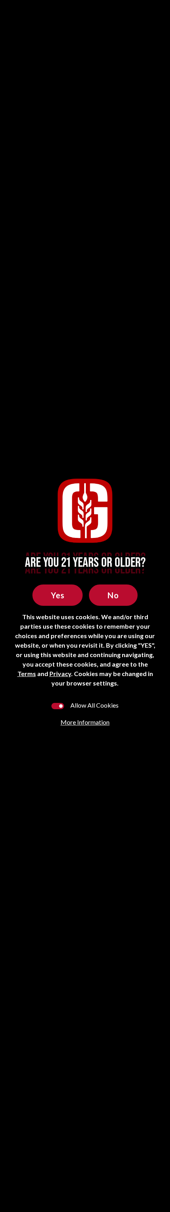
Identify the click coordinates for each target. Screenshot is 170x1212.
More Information (85, 722)
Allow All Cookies (94, 705)
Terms (26, 673)
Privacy (60, 673)
